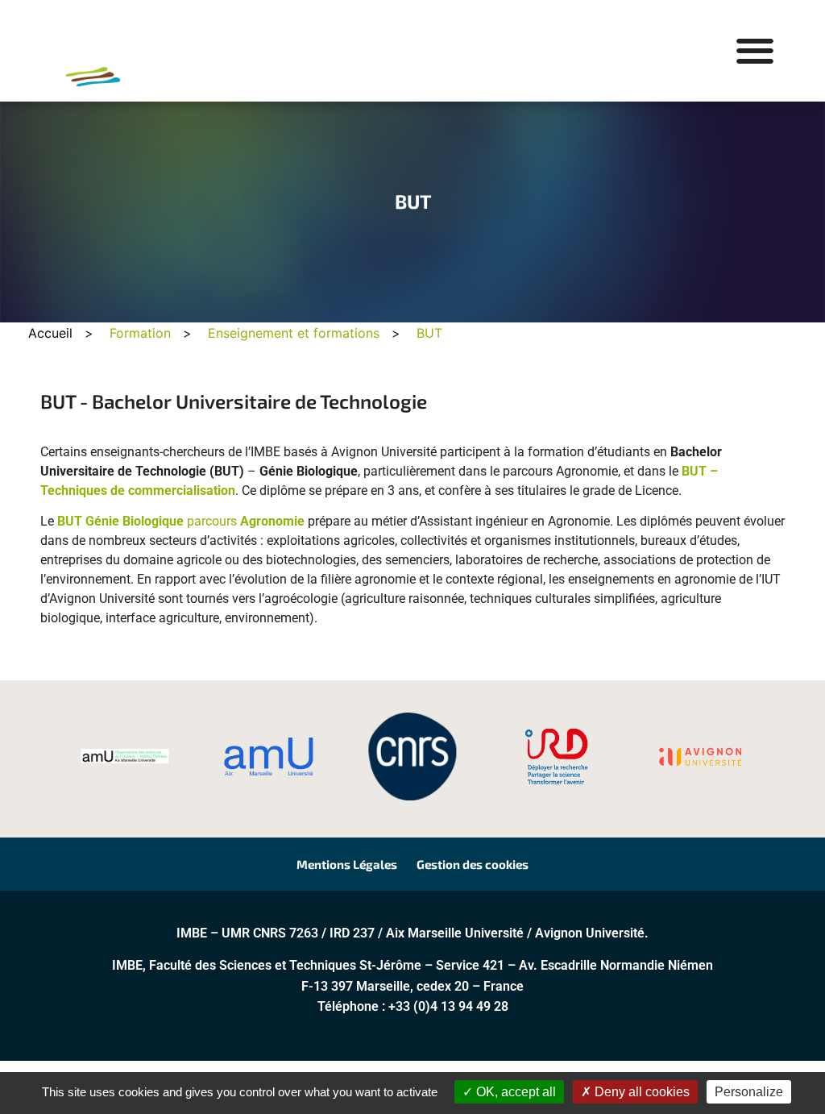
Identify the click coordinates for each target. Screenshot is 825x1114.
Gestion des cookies (473, 864)
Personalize (749, 1092)
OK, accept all (514, 1092)
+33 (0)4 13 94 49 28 (448, 1006)
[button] (754, 51)
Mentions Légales (346, 864)
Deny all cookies (640, 1092)
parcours (181, 521)
